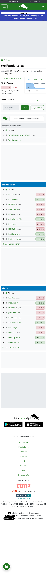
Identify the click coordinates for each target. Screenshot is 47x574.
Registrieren (37, 107)
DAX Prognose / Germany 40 (20, 234)
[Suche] (43, 6)
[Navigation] (4, 6)
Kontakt (23, 465)
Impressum (23, 442)
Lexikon (23, 451)
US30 (34, 1)
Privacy (23, 470)
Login (25, 107)
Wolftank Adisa (14, 140)
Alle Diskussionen (12, 244)
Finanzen (23, 456)
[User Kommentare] (7, 566)
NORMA (11, 204)
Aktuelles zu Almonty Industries (21, 219)
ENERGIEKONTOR (15, 342)
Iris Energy (12, 224)
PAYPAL (11, 194)
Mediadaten (23, 447)
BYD (10, 214)
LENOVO (11, 229)
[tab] (29, 79)
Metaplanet (13, 199)
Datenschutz (23, 475)
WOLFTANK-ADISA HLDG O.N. (20, 135)
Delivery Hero (14, 239)
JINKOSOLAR (13, 209)
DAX (12, 1)
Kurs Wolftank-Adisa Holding (17, 78)
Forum (8, 60)
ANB (23, 461)
